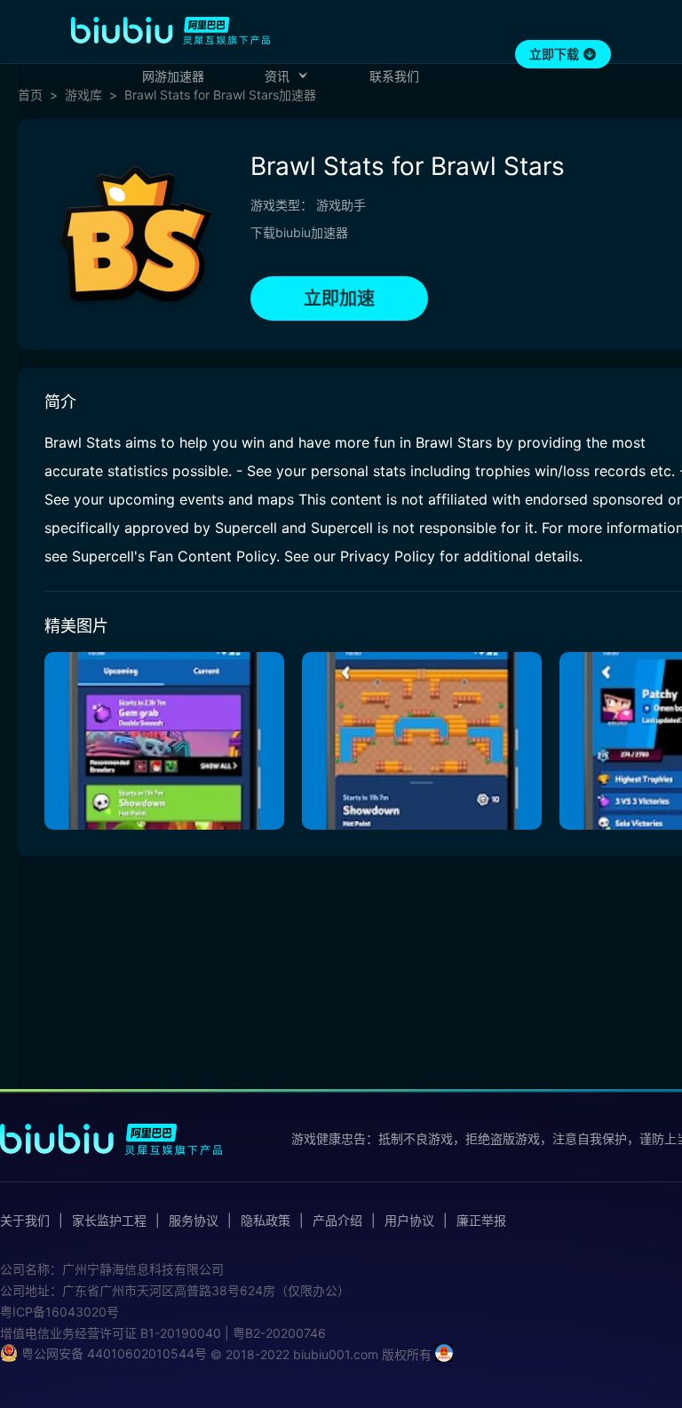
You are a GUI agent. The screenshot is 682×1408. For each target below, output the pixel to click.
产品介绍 (337, 1220)
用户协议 (409, 1220)
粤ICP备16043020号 (59, 1311)
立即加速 (339, 298)
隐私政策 (265, 1220)
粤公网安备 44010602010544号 (112, 1353)
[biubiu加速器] (170, 30)
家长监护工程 (109, 1220)
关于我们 (25, 1220)
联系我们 (394, 76)
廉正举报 (481, 1220)
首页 (30, 95)
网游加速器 (173, 76)
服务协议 (193, 1220)
